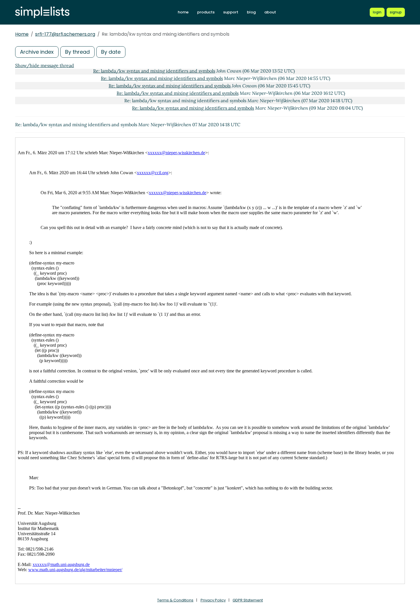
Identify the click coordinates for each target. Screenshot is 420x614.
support (230, 12)
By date (111, 51)
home (183, 12)
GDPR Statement (248, 600)
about (270, 12)
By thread (77, 51)
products (206, 12)
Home (22, 34)
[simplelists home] (42, 12)
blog (251, 12)
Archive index (37, 51)
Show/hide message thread (44, 65)
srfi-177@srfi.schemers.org (65, 34)
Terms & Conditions (175, 600)
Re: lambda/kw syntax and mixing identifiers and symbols (154, 71)
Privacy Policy (213, 600)
